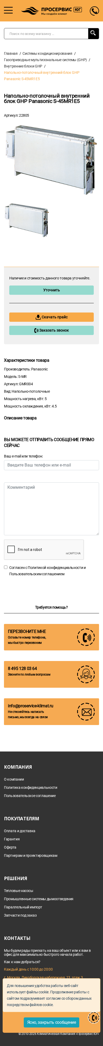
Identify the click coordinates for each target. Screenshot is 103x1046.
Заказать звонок (54, 330)
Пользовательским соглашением (36, 574)
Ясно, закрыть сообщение (51, 1022)
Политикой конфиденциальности (55, 567)
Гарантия (12, 839)
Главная (11, 53)
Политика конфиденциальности (30, 788)
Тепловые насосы (18, 891)
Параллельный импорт (23, 907)
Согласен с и (47, 570)
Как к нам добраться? (22, 962)
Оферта (10, 847)
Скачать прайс (54, 317)
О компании (14, 779)
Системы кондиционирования (47, 53)
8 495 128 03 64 (22, 668)
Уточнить (51, 290)
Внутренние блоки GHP (23, 66)
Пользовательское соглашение (30, 796)
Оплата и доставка (19, 831)
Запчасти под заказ (20, 915)
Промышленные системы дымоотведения (38, 899)
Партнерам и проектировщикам (30, 856)
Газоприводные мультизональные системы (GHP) (45, 60)
